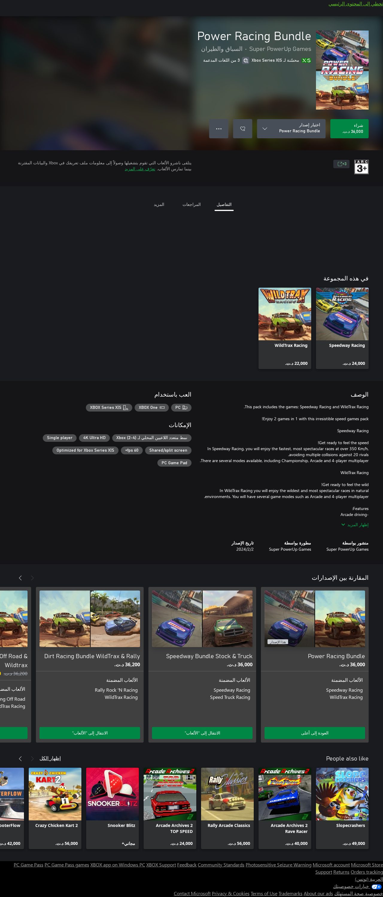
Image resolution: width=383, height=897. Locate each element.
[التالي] (20, 578)
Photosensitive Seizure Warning (278, 864)
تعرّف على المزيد (140, 168)
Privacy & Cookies (231, 893)
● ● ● (219, 128)
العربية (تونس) (369, 879)
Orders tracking (367, 872)
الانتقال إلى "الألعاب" (202, 733)
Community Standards (221, 864)
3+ (344, 164)
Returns (341, 872)
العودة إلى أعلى (315, 733)
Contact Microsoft (192, 893)
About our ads (318, 893)
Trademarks (291, 893)
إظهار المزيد (358, 524)
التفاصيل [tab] (224, 204)
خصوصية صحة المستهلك (358, 893)
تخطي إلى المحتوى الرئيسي (356, 3)
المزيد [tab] (159, 204)
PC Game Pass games (67, 864)
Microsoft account (331, 864)
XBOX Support (161, 864)
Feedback (187, 864)
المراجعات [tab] (192, 204)
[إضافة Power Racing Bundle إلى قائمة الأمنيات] (242, 128)
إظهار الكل (50, 758)
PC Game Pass (28, 864)
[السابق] (32, 578)
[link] (342, 328)
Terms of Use (264, 893)
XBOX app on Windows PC (117, 864)
